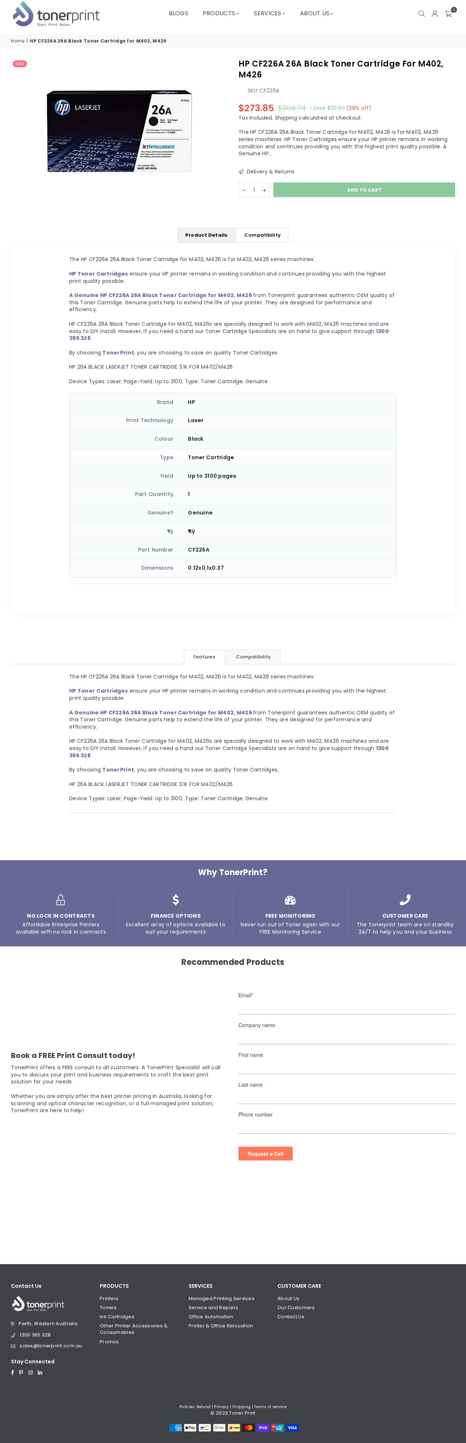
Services (267, 13)
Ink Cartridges (117, 1316)
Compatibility (262, 235)
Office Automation (211, 1316)
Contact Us (290, 1316)
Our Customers (296, 1307)
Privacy (221, 1407)
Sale (19, 64)
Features (204, 656)
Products (219, 13)
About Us (314, 13)
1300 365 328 (35, 1334)
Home (17, 41)
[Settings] (435, 13)
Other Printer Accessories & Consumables (134, 1329)
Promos (109, 1341)
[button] (448, 13)
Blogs (178, 13)
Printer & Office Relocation (221, 1325)
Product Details (206, 235)
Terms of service (270, 1407)
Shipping (286, 117)
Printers (109, 1298)
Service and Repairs (213, 1307)
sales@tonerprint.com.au (51, 1345)
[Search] (422, 13)
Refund (204, 1407)
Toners (108, 1307)
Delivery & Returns (270, 171)
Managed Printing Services (221, 1298)
